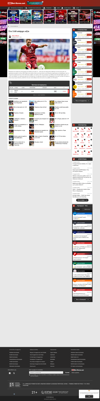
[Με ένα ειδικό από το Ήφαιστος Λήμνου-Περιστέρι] (11, 143)
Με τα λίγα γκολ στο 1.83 (20, 107)
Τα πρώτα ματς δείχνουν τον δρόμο (41, 119)
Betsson (79, 91)
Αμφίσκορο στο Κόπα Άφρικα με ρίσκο (39, 113)
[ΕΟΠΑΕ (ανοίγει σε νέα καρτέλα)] (54, 392)
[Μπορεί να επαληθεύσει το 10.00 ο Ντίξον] (11, 126)
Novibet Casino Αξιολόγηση (77, 354)
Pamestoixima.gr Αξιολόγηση (15, 359)
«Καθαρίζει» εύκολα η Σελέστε (19, 119)
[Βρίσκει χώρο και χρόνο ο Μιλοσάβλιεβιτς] (11, 138)
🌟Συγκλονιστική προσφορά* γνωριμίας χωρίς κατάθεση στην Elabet (81, 237)
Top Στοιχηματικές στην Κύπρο (36, 354)
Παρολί (52, 361)
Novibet (79, 40)
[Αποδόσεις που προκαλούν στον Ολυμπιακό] (11, 103)
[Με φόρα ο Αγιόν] (31, 143)
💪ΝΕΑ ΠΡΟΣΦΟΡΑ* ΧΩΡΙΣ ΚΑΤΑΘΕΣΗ (82, 267)
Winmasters (80, 77)
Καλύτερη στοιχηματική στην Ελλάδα (38, 364)
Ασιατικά (52, 366)
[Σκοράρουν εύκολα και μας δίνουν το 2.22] (52, 126)
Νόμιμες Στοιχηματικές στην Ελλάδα (38, 352)
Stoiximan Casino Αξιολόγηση (77, 352)
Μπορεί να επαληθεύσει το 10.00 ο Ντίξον (21, 125)
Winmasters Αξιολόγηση (14, 366)
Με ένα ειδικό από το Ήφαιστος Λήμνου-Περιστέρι (19, 143)
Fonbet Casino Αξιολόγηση (76, 361)
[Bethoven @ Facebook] (9, 373)
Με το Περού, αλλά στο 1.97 (62, 118)
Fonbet (79, 62)
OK (89, 396)
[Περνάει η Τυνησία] (11, 114)
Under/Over (52, 357)
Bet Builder (52, 359)
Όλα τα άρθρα (81, 200)
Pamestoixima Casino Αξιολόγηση (78, 359)
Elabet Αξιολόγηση (13, 357)
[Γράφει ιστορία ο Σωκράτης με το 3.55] (31, 138)
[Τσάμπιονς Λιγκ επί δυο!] (31, 108)
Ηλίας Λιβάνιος (15, 35)
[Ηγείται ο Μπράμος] (31, 126)
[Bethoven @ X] (14, 373)
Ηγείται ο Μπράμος (39, 124)
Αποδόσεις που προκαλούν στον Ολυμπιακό (20, 102)
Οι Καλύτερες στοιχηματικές (36, 357)
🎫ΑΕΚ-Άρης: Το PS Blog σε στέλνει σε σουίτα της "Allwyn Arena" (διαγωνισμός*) (82, 248)
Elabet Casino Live (75, 357)
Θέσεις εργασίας (75, 372)
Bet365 (79, 69)
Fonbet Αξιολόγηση (13, 361)
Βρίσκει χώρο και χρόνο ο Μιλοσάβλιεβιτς (20, 137)
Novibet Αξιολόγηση (13, 354)
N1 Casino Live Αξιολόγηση (76, 366)
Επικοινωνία (32, 366)
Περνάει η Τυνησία (18, 113)
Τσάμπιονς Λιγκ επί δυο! (40, 107)
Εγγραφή (67, 372)
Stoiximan (80, 32)
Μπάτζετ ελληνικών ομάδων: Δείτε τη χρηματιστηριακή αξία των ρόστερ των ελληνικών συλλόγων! (82, 177)
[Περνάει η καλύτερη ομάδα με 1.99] (52, 108)
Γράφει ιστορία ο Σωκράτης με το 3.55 (41, 137)
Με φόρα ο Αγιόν (38, 142)
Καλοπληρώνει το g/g (19, 130)
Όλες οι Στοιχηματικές (81, 100)
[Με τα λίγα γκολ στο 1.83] (11, 108)
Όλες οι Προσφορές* (81, 299)
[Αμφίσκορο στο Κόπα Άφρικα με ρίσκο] (31, 114)
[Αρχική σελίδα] (8, 26)
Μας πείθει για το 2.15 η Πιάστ (40, 102)
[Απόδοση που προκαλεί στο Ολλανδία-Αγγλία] (31, 132)
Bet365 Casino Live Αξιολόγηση (77, 364)
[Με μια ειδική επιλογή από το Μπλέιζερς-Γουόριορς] (52, 143)
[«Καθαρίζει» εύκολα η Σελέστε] (11, 120)
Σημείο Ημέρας (53, 352)
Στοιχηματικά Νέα (76, 162)
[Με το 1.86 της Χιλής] (52, 114)
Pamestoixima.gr (81, 55)
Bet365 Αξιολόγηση (13, 364)
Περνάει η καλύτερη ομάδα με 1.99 (61, 107)
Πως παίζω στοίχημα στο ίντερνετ (37, 361)
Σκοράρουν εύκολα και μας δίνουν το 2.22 (61, 125)
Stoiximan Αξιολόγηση (14, 352)
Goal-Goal (52, 354)
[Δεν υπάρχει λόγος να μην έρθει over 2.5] (52, 103)
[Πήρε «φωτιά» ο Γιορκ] (52, 132)
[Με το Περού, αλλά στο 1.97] (52, 120)
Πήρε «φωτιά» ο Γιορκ (60, 130)
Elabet (79, 47)
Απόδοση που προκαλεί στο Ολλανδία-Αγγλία (41, 131)
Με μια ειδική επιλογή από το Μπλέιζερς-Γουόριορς (61, 142)
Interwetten (80, 84)
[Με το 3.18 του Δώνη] (52, 138)
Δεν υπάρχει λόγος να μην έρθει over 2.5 (61, 102)
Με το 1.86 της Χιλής (60, 113)
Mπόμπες (52, 364)
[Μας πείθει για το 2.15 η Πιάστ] (31, 103)
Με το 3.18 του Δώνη (60, 136)
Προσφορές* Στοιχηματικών (36, 359)
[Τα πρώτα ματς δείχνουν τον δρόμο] (31, 120)
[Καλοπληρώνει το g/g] (11, 132)
